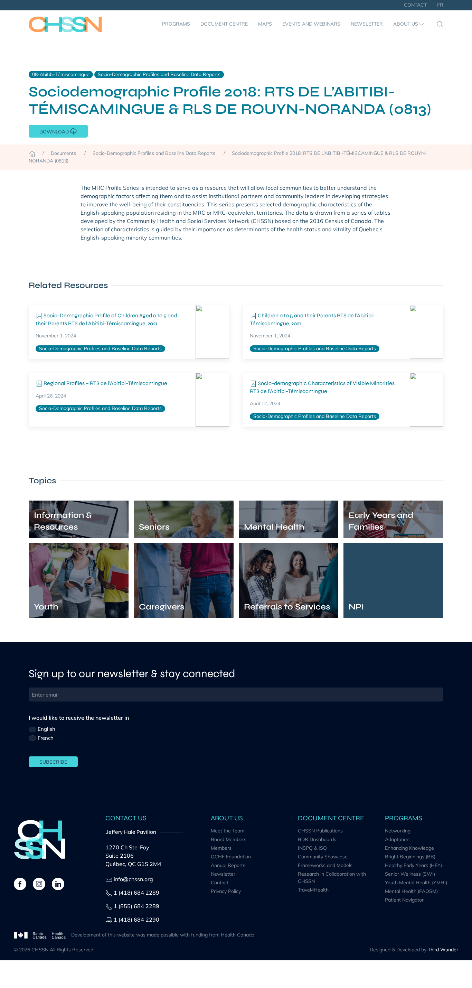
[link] (212, 332)
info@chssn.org (133, 879)
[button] (409, 24)
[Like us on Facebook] (20, 883)
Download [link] (54, 132)
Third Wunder (443, 950)
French (46, 738)
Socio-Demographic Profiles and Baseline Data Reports (100, 348)
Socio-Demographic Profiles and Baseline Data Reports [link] (159, 74)
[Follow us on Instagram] (39, 883)
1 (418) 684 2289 (136, 892)
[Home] (32, 153)
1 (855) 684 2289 (136, 906)
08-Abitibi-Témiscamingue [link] (60, 74)
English (46, 729)
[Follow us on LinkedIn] (58, 883)
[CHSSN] (65, 24)
